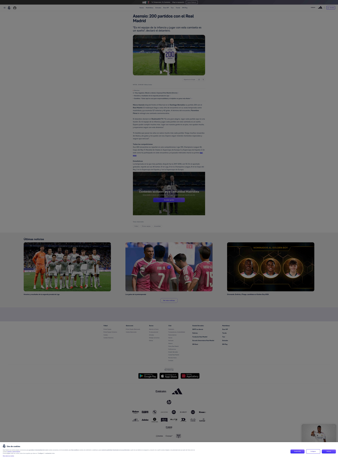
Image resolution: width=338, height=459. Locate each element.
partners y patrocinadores (13, 451)
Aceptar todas (297, 451)
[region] (169, 450)
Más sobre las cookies (8, 456)
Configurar (313, 451)
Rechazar (329, 451)
